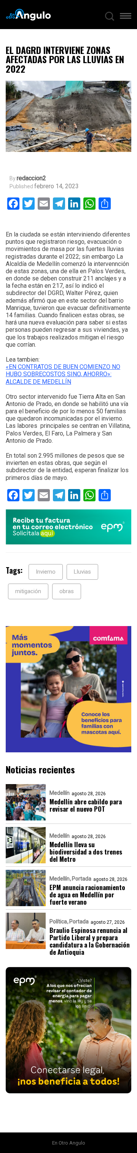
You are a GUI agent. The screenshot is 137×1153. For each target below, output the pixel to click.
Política (58, 921)
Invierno (46, 571)
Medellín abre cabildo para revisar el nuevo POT (85, 805)
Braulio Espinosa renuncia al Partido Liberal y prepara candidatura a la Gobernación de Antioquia (89, 941)
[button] (125, 17)
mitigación (28, 591)
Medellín (59, 793)
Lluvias (82, 571)
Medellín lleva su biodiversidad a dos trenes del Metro (85, 852)
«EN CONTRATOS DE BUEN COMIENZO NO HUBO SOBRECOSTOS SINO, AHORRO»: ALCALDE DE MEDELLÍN (63, 374)
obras (66, 591)
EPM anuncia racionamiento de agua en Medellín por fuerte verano (87, 894)
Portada (81, 878)
